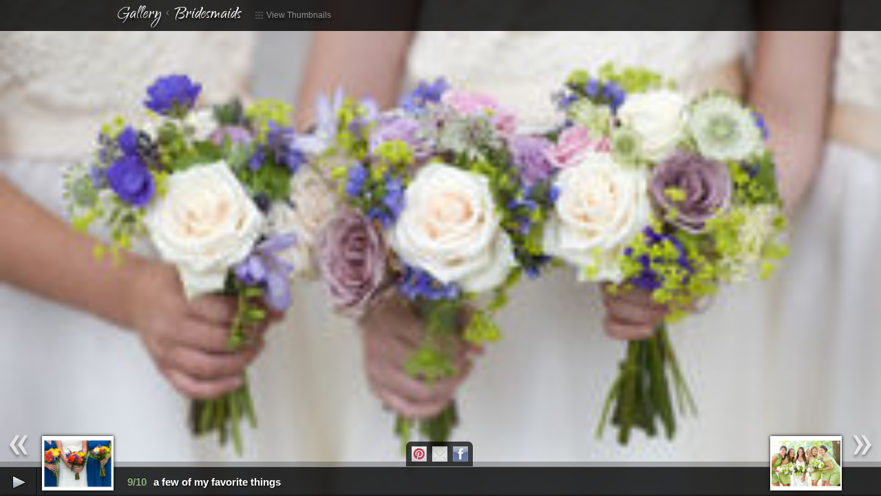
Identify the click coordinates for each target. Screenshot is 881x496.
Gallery (139, 15)
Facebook (460, 454)
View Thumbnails (297, 15)
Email (439, 454)
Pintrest (419, 454)
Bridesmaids (207, 15)
